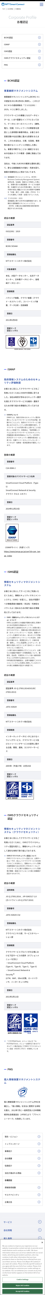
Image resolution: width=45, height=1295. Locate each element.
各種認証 (8, 1180)
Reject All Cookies (22, 1285)
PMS (6, 64)
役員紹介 (8, 1165)
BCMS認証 (8, 37)
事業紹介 (8, 1151)
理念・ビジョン (11, 1136)
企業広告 (8, 1202)
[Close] (42, 1242)
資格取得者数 (10, 1187)
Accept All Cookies (22, 1291)
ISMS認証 (8, 51)
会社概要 (8, 1158)
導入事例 (8, 1238)
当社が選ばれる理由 (13, 1173)
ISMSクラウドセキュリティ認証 (17, 58)
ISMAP (7, 44)
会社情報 (10, 9)
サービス (8, 1222)
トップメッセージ (12, 1143)
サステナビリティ (12, 1194)
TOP (3, 9)
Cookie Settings (22, 1279)
